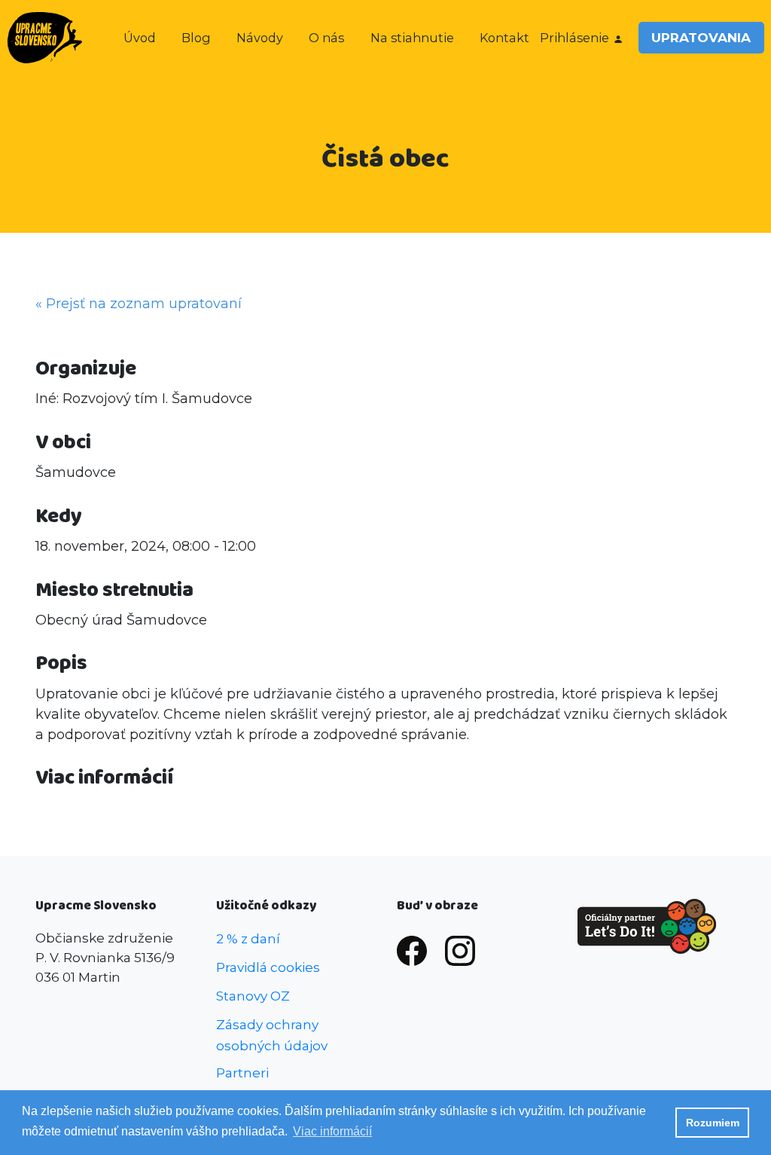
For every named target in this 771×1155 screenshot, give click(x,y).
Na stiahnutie (412, 37)
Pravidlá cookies (268, 967)
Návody (259, 37)
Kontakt (504, 37)
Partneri (242, 1072)
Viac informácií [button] (332, 1131)
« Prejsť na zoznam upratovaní (138, 303)
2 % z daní (248, 938)
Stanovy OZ (253, 996)
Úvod (139, 37)
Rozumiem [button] (712, 1123)
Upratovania (701, 37)
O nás (326, 37)
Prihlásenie (574, 37)
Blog (196, 37)
